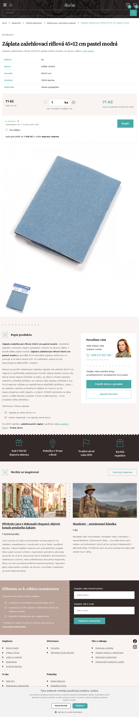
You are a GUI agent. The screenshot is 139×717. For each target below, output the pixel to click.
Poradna (55, 648)
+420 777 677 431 (101, 355)
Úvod (4, 23)
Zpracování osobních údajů (109, 662)
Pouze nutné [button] (61, 706)
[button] (12, 121)
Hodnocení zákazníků (17, 685)
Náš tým (10, 681)
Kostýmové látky (11, 534)
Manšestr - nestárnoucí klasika (94, 524)
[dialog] (69, 702)
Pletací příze (12, 652)
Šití (76, 530)
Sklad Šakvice (58, 681)
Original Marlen (14, 666)
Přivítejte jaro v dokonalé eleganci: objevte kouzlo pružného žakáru (31, 525)
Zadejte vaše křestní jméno (88, 588)
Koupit (125, 123)
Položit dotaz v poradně (108, 384)
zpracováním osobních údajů (14, 627)
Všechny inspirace (122, 472)
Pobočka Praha (58, 685)
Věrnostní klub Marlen (62, 652)
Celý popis (88, 51)
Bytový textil (12, 648)
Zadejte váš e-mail (84, 604)
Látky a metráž (14, 657)
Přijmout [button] (80, 706)
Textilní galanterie (34, 23)
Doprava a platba (104, 648)
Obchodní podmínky (106, 657)
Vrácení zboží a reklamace (109, 652)
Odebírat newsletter (89, 621)
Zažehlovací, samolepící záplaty (61, 23)
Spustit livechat (109, 394)
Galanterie (16, 23)
